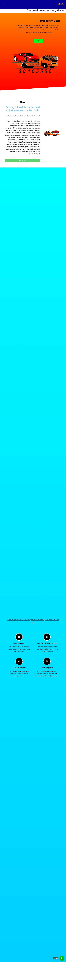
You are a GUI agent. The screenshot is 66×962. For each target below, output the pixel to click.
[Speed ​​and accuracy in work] (47, 637)
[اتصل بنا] (62, 958)
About (23, 102)
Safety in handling (19, 668)
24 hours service (19, 643)
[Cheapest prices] (47, 661)
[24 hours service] (19, 637)
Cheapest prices (47, 668)
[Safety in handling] (19, 661)
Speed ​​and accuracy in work (47, 643)
